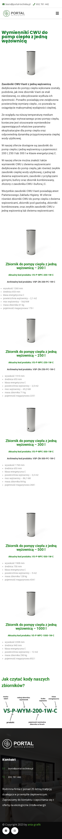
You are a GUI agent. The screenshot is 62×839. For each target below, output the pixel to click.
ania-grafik (34, 824)
